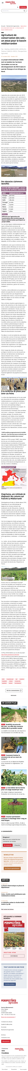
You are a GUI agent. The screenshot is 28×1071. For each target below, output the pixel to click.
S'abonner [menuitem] (23, 7)
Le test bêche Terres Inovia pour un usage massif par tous (13, 789)
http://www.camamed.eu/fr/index (10, 654)
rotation (22, 679)
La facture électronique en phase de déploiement (12, 886)
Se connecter (8, 845)
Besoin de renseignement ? (8, 1017)
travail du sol (10, 679)
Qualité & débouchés (6, 1024)
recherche (17, 681)
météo (10, 683)
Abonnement (6, 1041)
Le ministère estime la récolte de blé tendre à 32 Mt (12, 903)
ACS (3, 679)
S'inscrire (17, 845)
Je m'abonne (14, 956)
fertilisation (18, 683)
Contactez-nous (5, 1037)
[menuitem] (17, 7)
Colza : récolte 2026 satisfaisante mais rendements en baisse (13, 895)
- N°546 (10, 952)
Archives (3, 1034)
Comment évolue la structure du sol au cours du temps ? (11, 757)
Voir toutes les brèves (7, 909)
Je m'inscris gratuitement (12, 868)
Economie (3, 1027)
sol (16, 679)
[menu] (2, 2)
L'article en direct (10, 984)
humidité (4, 681)
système (4, 683)
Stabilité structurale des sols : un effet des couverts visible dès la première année (12, 726)
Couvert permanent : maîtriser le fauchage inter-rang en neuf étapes (14, 818)
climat (10, 681)
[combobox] (14, 10)
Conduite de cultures (6, 1021)
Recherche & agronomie (7, 1029)
